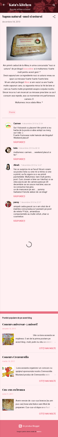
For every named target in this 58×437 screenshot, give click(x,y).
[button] (54, 17)
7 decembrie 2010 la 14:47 (31, 165)
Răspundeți (19, 142)
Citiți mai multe (47, 348)
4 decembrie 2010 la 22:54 (32, 124)
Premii (12, 112)
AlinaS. (17, 165)
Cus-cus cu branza (13, 389)
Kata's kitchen (20, 5)
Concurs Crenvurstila (15, 357)
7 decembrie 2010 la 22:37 (30, 202)
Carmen (17, 123)
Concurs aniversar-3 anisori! (20, 324)
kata (15, 148)
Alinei (26, 82)
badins (39, 432)
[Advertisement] (29, 287)
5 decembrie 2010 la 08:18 (29, 148)
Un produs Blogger (31, 426)
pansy (16, 202)
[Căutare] (54, 5)
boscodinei (28, 69)
